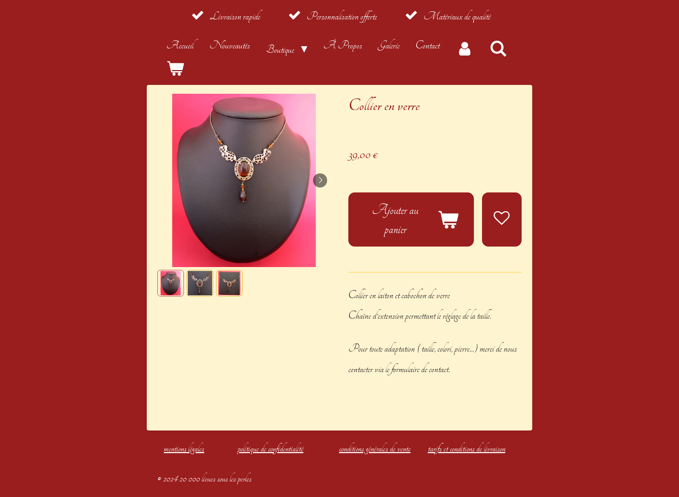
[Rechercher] (498, 48)
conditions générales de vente (375, 448)
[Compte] (464, 48)
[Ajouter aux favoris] (502, 219)
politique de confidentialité (270, 448)
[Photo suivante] (320, 180)
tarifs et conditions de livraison (466, 448)
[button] (170, 283)
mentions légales (184, 448)
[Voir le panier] (175, 69)
